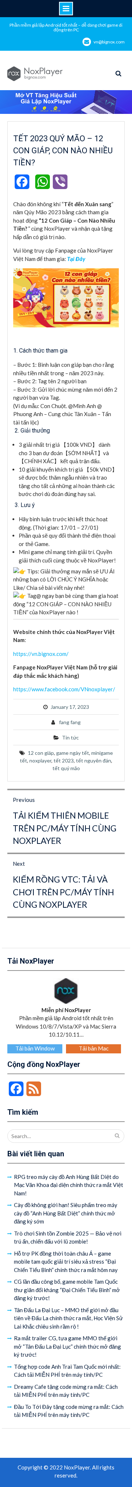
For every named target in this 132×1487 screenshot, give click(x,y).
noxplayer (40, 760)
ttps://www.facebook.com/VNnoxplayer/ (65, 689)
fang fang (70, 722)
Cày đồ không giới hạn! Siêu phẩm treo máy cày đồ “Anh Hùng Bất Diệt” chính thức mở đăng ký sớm (65, 1213)
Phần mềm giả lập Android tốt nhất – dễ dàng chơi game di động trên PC (66, 27)
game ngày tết (72, 753)
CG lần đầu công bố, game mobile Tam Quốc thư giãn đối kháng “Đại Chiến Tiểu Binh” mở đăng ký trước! (67, 1289)
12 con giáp (41, 753)
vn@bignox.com (109, 42)
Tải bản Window (35, 1048)
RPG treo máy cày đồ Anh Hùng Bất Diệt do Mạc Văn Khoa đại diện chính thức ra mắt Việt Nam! (68, 1184)
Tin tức (70, 737)
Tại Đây (76, 258)
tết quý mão (66, 768)
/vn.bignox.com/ (49, 653)
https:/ (21, 653)
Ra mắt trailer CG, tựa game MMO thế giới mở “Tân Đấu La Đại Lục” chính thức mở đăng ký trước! (67, 1346)
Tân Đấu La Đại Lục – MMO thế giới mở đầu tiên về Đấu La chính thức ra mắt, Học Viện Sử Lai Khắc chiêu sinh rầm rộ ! (68, 1318)
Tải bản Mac (94, 1048)
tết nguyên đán (93, 760)
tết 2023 (64, 760)
